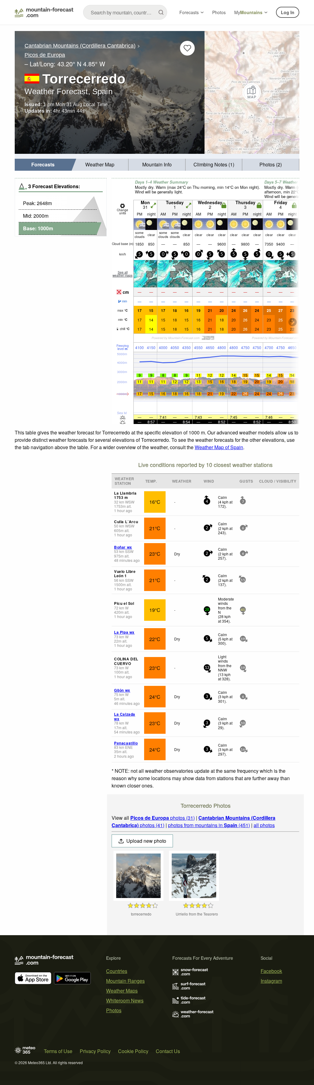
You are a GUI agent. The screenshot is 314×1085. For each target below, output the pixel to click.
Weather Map (99, 164)
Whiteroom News (125, 1000)
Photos (219, 12)
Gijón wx (122, 690)
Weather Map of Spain (219, 447)
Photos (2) (270, 164)
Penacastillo (126, 743)
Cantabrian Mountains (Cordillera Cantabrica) (80, 46)
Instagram (271, 980)
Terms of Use (58, 1051)
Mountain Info (157, 164)
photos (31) (162, 817)
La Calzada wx (124, 716)
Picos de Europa (45, 55)
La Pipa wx (124, 632)
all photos (264, 825)
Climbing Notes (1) (213, 164)
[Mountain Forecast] (44, 12)
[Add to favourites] (187, 48)
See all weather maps (122, 274)
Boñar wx (123, 547)
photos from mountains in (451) (209, 825)
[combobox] (125, 12)
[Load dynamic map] (252, 92)
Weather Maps (122, 990)
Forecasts (189, 12)
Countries (116, 970)
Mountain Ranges (125, 980)
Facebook (271, 970)
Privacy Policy (95, 1051)
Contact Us (168, 1051)
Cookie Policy (133, 1051)
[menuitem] (43, 165)
